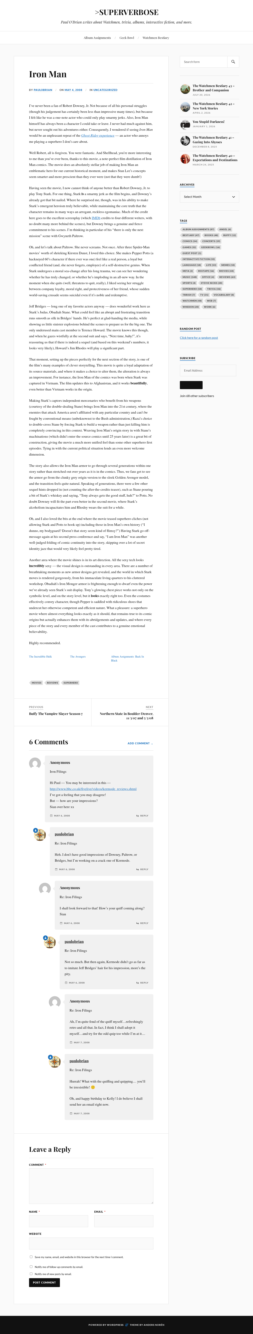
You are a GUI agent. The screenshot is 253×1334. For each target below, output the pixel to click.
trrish (189, 294)
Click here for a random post (199, 337)
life (211, 265)
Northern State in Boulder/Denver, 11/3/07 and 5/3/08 (126, 715)
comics (190, 241)
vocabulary (224, 294)
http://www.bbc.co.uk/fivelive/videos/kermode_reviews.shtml (93, 788)
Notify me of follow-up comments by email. (59, 1267)
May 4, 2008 (73, 90)
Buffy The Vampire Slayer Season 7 (56, 713)
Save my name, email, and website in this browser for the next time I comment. (79, 1257)
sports (189, 283)
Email (100, 1211)
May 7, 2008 (82, 1042)
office (208, 277)
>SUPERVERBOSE (127, 12)
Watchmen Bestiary (156, 37)
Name (34, 1211)
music (190, 277)
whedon (191, 306)
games (189, 247)
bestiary (191, 235)
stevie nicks (211, 283)
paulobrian (43, 90)
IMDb (96, 217)
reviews (52, 682)
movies (37, 682)
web (211, 300)
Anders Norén (154, 1324)
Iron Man (48, 73)
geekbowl (210, 247)
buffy (229, 235)
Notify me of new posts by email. (53, 1274)
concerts (211, 241)
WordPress (115, 1324)
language (192, 265)
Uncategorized (105, 90)
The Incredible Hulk (40, 656)
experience (97, 135)
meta (188, 271)
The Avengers (78, 656)
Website (35, 1233)
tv (204, 294)
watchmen (192, 300)
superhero (71, 682)
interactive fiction (199, 259)
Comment (37, 1164)
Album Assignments (97, 37)
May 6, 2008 (62, 816)
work (209, 306)
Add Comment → (140, 743)
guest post (192, 253)
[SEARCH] (233, 62)
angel (225, 229)
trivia (214, 289)
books (211, 235)
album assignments (198, 229)
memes (228, 265)
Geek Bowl (127, 37)
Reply (144, 816)
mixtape (206, 271)
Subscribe (191, 385)
